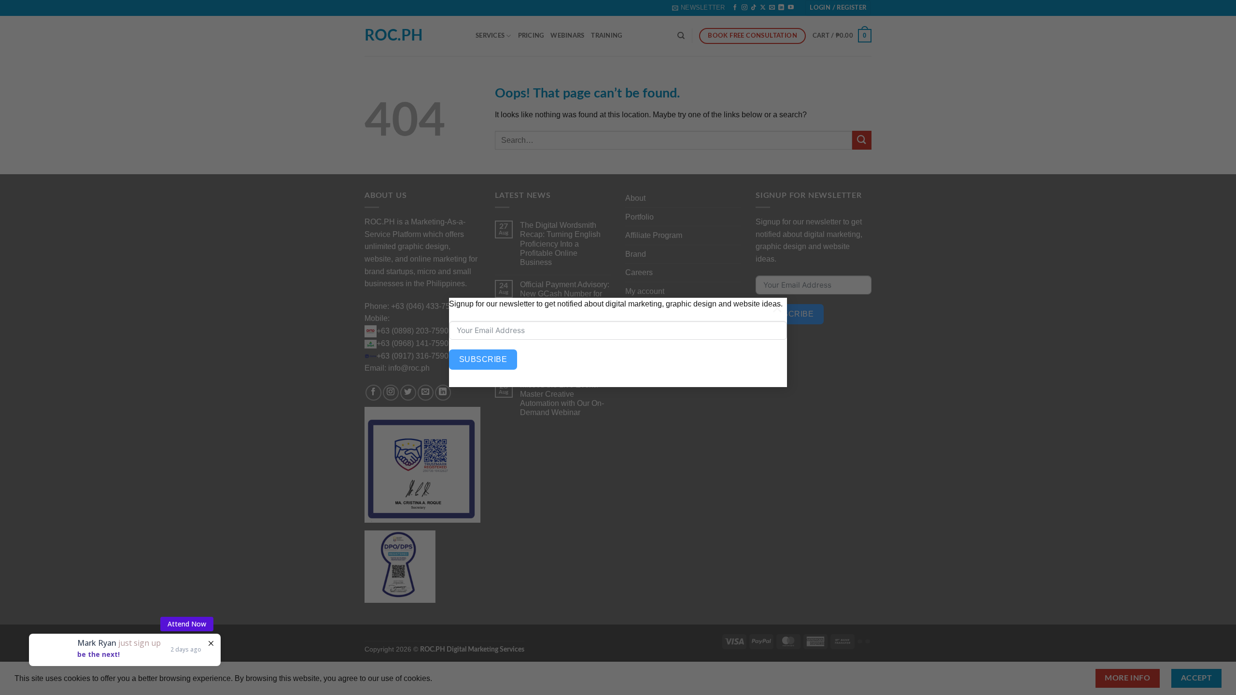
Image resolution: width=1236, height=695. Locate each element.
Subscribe (483, 359)
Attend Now (187, 607)
